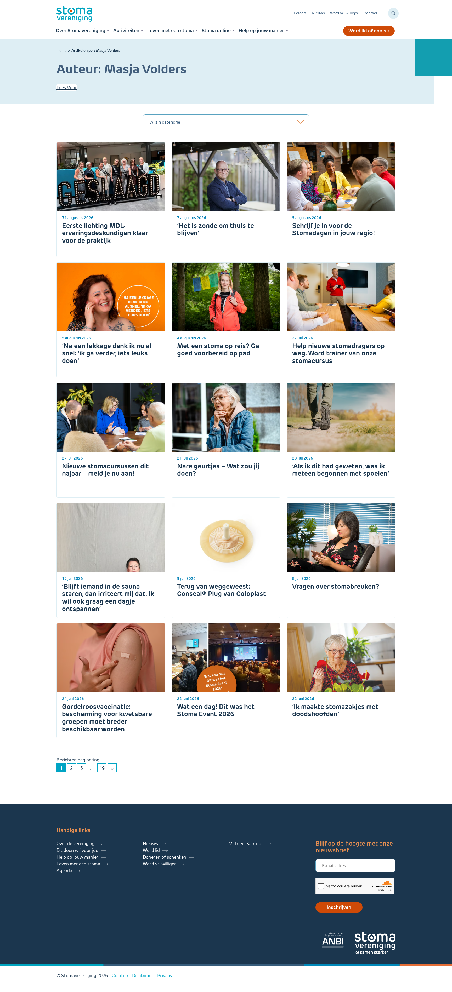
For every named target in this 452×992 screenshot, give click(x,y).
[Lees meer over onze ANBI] (338, 940)
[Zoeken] (393, 13)
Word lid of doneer (368, 31)
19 (102, 768)
